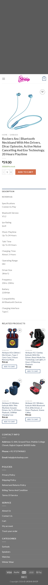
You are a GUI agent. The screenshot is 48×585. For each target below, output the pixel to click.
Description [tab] (8, 191)
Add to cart (25, 172)
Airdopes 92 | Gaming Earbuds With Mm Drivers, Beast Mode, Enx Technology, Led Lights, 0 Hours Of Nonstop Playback (35, 358)
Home (4, 135)
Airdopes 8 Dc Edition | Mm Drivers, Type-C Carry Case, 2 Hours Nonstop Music (11, 356)
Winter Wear (8, 562)
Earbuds (14, 135)
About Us (6, 510)
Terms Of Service (10, 495)
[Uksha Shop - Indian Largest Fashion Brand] (24, 78)
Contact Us (7, 516)
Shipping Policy (9, 480)
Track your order (9, 531)
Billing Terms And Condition (15, 490)
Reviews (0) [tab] (7, 197)
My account (7, 526)
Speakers (6, 551)
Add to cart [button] (9, 366)
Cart (4, 521)
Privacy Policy (8, 475)
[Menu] (3, 78)
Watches (6, 556)
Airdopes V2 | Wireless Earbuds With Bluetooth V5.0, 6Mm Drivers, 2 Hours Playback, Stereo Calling (35, 408)
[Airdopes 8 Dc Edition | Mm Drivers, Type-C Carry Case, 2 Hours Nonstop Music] (12, 338)
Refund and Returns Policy (14, 485)
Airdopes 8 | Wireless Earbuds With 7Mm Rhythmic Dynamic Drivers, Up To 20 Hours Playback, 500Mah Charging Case (11, 409)
